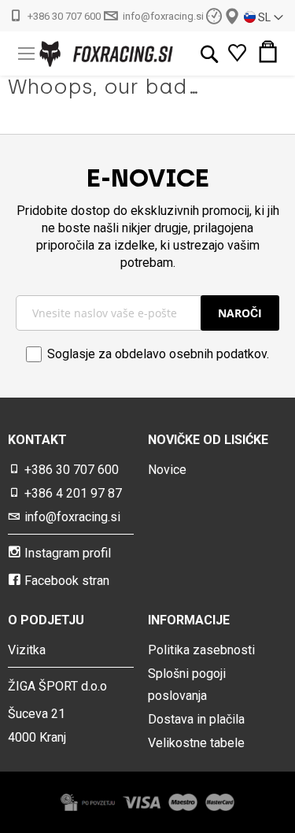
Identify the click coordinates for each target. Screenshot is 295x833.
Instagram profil (67, 553)
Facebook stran (66, 580)
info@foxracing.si (163, 16)
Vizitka (27, 649)
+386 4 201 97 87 (73, 493)
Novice (167, 469)
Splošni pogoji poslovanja (187, 684)
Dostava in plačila (196, 719)
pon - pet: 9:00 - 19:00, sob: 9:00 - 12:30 (214, 15)
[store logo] (79, 54)
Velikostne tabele (196, 742)
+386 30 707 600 (64, 16)
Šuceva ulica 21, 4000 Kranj (232, 16)
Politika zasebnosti (201, 649)
